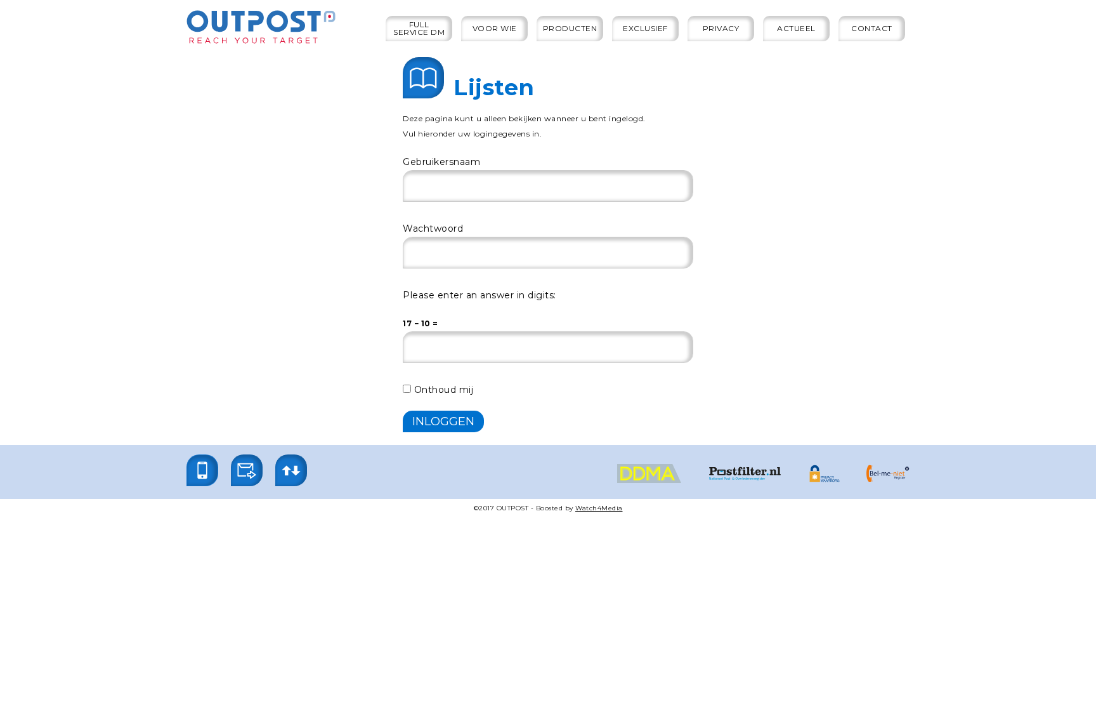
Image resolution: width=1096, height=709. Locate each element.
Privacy (721, 28)
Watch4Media (599, 508)
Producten (570, 28)
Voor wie (495, 28)
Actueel (796, 28)
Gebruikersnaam (441, 162)
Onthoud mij (442, 389)
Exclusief (645, 28)
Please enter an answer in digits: (479, 295)
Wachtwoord (433, 228)
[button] (202, 470)
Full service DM (419, 28)
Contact (871, 28)
